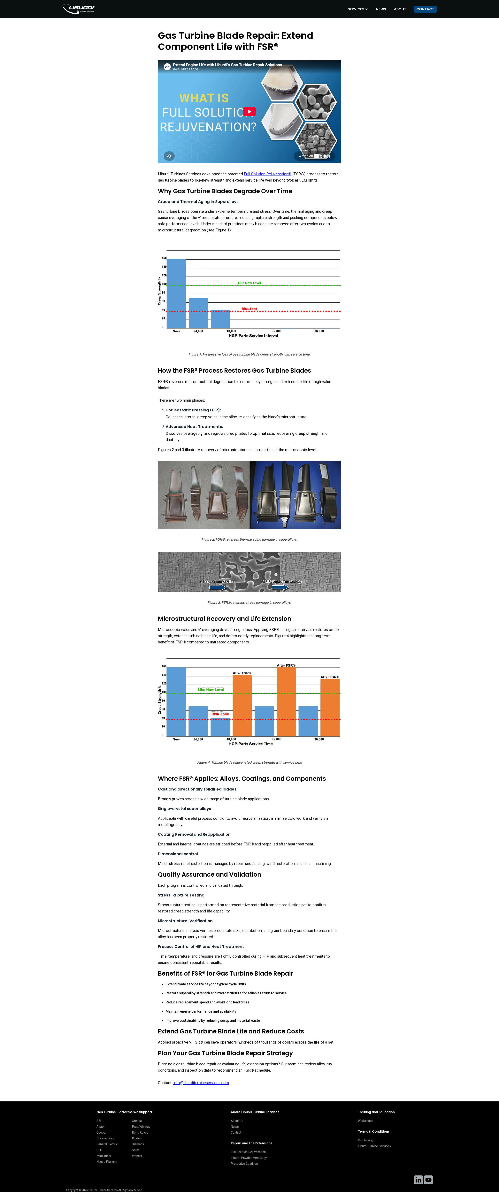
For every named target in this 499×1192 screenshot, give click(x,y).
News (381, 9)
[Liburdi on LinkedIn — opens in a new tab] (418, 1179)
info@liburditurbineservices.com (201, 1082)
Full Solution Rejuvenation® (267, 174)
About (400, 9)
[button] (358, 9)
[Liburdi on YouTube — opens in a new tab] (428, 1179)
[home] (79, 9)
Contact (425, 9)
